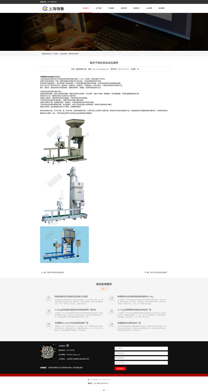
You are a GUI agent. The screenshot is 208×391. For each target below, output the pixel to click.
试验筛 (50, 367)
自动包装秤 (63, 54)
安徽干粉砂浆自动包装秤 (55, 272)
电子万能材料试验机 (65, 367)
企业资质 (149, 8)
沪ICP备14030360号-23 (101, 383)
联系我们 (136, 8)
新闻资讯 (124, 8)
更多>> (104, 289)
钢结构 (55, 367)
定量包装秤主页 (47, 54)
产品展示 (111, 8)
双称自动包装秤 (73, 54)
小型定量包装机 (77, 367)
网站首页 (86, 8)
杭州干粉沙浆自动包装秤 (158, 272)
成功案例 (162, 8)
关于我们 (99, 8)
